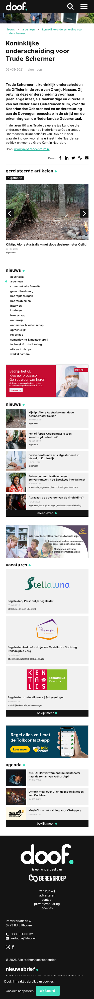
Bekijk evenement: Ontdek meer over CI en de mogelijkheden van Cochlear (47, 796)
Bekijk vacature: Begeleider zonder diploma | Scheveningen (47, 688)
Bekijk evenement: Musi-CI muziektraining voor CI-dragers (47, 813)
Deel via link (80, 158)
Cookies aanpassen (20, 991)
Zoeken (70, 6)
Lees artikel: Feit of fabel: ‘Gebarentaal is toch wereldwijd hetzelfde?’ (47, 439)
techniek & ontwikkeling (26, 344)
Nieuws (13, 270)
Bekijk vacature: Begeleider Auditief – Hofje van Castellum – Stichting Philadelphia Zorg (47, 640)
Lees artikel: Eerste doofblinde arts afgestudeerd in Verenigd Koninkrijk (47, 461)
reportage (16, 334)
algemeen (35, 69)
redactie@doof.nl (23, 938)
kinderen (16, 310)
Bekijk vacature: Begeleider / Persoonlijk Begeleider (47, 591)
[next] (84, 213)
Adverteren (47, 895)
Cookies (47, 908)
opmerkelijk (18, 330)
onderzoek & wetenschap (27, 325)
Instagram (8, 947)
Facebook (14, 947)
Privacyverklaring (47, 904)
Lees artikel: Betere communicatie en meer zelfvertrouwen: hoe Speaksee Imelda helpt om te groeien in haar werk (47, 482)
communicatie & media (25, 286)
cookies (48, 981)
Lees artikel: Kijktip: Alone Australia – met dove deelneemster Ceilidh (47, 219)
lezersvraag (17, 315)
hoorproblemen (20, 301)
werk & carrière (20, 354)
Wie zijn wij (47, 891)
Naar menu (84, 6)
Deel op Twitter (73, 158)
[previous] (10, 213)
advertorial (17, 276)
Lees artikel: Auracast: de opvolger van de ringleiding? (47, 502)
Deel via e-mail (86, 158)
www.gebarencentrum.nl (32, 149)
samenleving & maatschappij (29, 339)
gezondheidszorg (22, 291)
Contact (47, 899)
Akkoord (47, 990)
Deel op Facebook (60, 158)
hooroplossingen (21, 296)
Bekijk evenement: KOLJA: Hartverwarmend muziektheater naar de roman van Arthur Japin (47, 777)
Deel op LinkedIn (67, 158)
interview (16, 305)
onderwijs (16, 320)
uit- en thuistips (21, 349)
